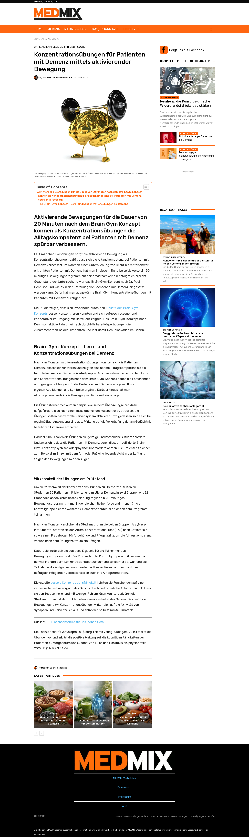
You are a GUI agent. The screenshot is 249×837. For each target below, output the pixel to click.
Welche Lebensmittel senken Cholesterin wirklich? (132, 720)
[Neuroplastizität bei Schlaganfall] (187, 380)
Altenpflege (53, 38)
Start (36, 38)
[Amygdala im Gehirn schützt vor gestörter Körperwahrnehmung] (187, 307)
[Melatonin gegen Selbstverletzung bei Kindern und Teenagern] (168, 153)
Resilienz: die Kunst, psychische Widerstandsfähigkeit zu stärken (185, 103)
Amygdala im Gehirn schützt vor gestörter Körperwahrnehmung (183, 335)
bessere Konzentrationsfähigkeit (73, 583)
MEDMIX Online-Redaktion (57, 78)
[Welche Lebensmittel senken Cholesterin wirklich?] (132, 704)
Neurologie (169, 403)
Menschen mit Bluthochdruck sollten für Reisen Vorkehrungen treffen (188, 262)
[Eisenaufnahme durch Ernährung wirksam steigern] (53, 704)
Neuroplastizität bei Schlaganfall (183, 406)
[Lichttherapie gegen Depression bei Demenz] (168, 137)
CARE (43, 38)
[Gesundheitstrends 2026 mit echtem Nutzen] (93, 704)
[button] (211, 29)
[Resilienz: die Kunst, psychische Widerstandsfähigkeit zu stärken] (187, 80)
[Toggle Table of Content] (144, 187)
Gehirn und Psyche (72, 47)
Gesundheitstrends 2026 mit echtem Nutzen (93, 722)
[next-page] (41, 733)
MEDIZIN (53, 713)
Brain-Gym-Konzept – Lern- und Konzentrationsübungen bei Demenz (86, 204)
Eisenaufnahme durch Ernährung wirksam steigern (53, 720)
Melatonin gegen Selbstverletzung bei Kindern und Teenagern (196, 156)
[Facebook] (163, 49)
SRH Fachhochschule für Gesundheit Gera (75, 622)
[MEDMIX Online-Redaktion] (36, 77)
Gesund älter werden (174, 257)
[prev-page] (36, 733)
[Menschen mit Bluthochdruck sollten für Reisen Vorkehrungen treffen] (187, 234)
